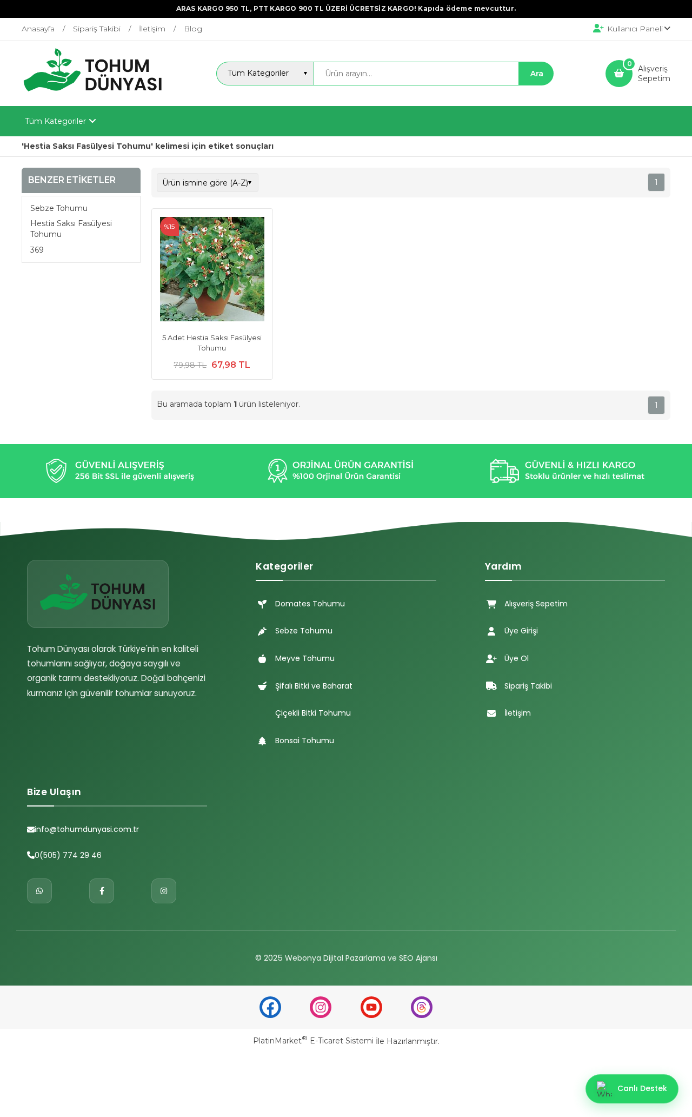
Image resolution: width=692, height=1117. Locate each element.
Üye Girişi (521, 630)
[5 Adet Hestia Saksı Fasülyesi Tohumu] (212, 270)
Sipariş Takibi (528, 685)
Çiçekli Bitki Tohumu (313, 713)
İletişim (517, 713)
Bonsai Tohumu (304, 740)
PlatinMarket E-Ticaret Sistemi (313, 1041)
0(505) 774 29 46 (68, 855)
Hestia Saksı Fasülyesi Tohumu (71, 229)
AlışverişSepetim (654, 73)
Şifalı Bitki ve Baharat (313, 685)
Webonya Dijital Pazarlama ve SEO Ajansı (361, 958)
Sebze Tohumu (59, 208)
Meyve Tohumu (305, 658)
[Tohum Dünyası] (93, 96)
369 (37, 249)
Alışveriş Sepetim (536, 603)
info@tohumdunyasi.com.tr (87, 829)
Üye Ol (516, 658)
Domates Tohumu (310, 603)
